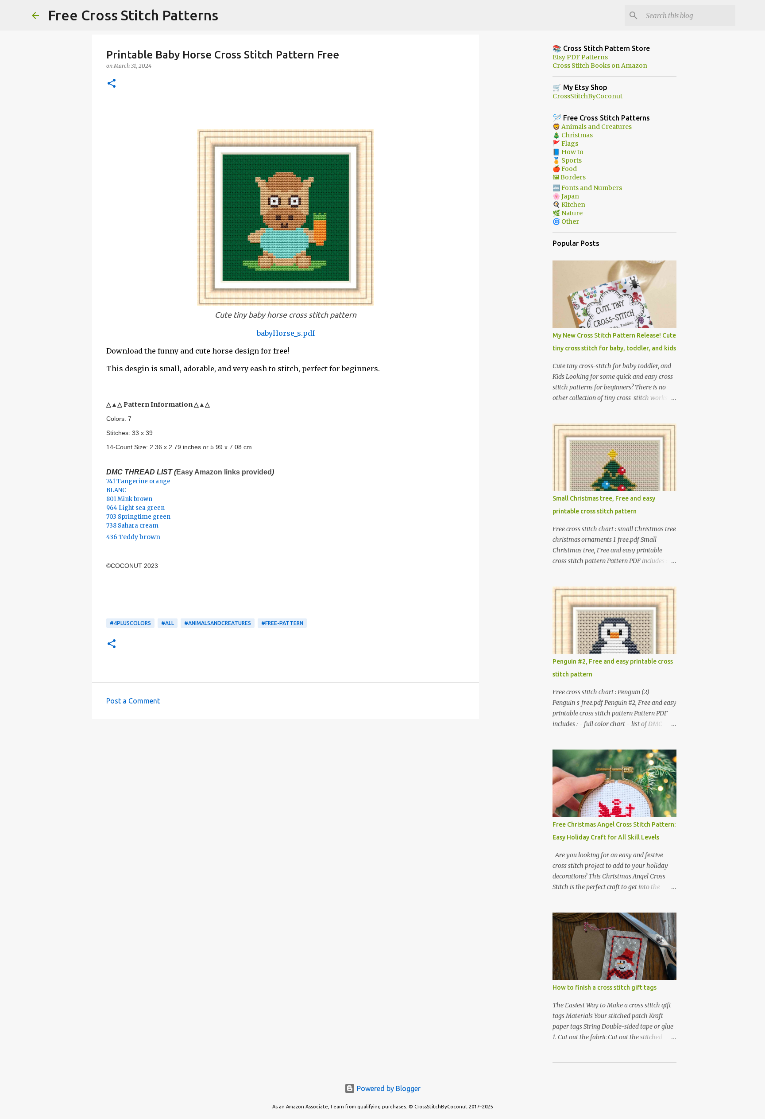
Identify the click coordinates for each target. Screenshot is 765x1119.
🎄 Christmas (572, 135)
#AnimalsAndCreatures (217, 623)
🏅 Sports (567, 160)
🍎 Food (564, 169)
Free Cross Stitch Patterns (133, 15)
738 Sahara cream (132, 525)
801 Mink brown (129, 499)
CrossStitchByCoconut (587, 96)
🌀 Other (565, 221)
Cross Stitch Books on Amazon (599, 66)
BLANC (116, 490)
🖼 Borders (569, 177)
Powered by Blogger (388, 1088)
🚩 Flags (565, 144)
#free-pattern (282, 623)
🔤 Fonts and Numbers (587, 188)
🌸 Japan (565, 196)
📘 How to (567, 152)
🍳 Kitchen (568, 205)
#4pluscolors (130, 623)
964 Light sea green (135, 508)
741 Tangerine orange (138, 481)
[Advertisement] (286, 794)
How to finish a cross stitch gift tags (604, 987)
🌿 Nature (567, 213)
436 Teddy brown (133, 537)
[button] (111, 84)
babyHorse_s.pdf (286, 333)
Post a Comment (133, 701)
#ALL (167, 623)
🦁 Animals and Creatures (592, 127)
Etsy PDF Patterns (580, 57)
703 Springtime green (138, 517)
